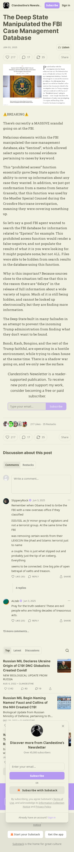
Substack (18, 844)
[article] (37, 675)
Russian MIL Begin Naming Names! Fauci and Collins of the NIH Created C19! (25, 702)
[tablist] (19, 465)
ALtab (15, 601)
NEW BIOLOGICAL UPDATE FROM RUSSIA (25, 677)
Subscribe (52, 5)
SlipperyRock (19, 500)
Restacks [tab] (28, 465)
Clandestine (26, 683)
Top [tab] (7, 650)
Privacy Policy (43, 806)
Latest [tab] (17, 650)
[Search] (67, 650)
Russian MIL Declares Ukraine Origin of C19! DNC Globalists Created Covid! (26, 665)
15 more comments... (16, 631)
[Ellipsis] (69, 500)
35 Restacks (49, 424)
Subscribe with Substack (39, 790)
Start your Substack (27, 834)
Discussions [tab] (32, 650)
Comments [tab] (12, 465)
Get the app (55, 834)
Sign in (66, 5)
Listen (65, 47)
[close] (63, 726)
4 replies (21, 588)
